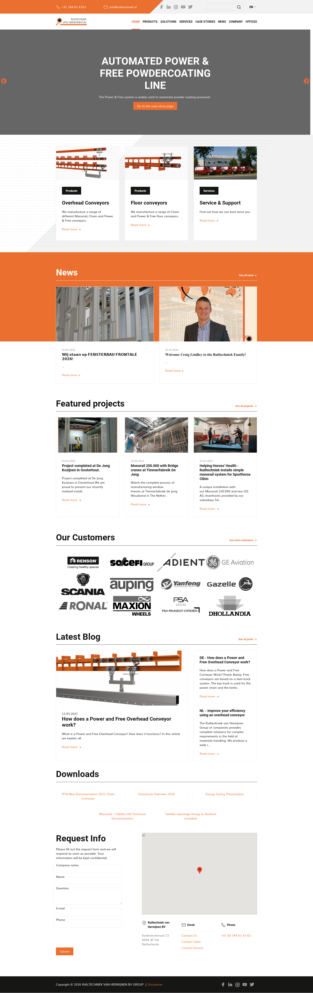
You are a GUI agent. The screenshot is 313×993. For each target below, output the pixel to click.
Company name (67, 865)
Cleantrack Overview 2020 (156, 794)
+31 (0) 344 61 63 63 (236, 935)
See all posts (246, 639)
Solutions (168, 22)
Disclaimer (155, 984)
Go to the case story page (155, 106)
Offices (251, 22)
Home (136, 22)
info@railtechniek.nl (123, 7)
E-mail (60, 908)
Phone (60, 919)
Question (62, 888)
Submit (65, 951)
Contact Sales (191, 941)
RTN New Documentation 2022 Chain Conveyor (88, 796)
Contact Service (192, 947)
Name (60, 876)
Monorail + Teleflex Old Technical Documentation (122, 816)
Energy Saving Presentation (225, 794)
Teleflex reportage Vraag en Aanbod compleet (190, 816)
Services (186, 22)
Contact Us (189, 935)
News (222, 22)
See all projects (244, 406)
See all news (248, 275)
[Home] (71, 21)
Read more (69, 229)
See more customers (241, 540)
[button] (199, 870)
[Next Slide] (306, 82)
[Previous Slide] (4, 82)
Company (236, 22)
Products (150, 22)
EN (251, 7)
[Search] (239, 6)
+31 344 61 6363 (74, 7)
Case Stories (205, 22)
